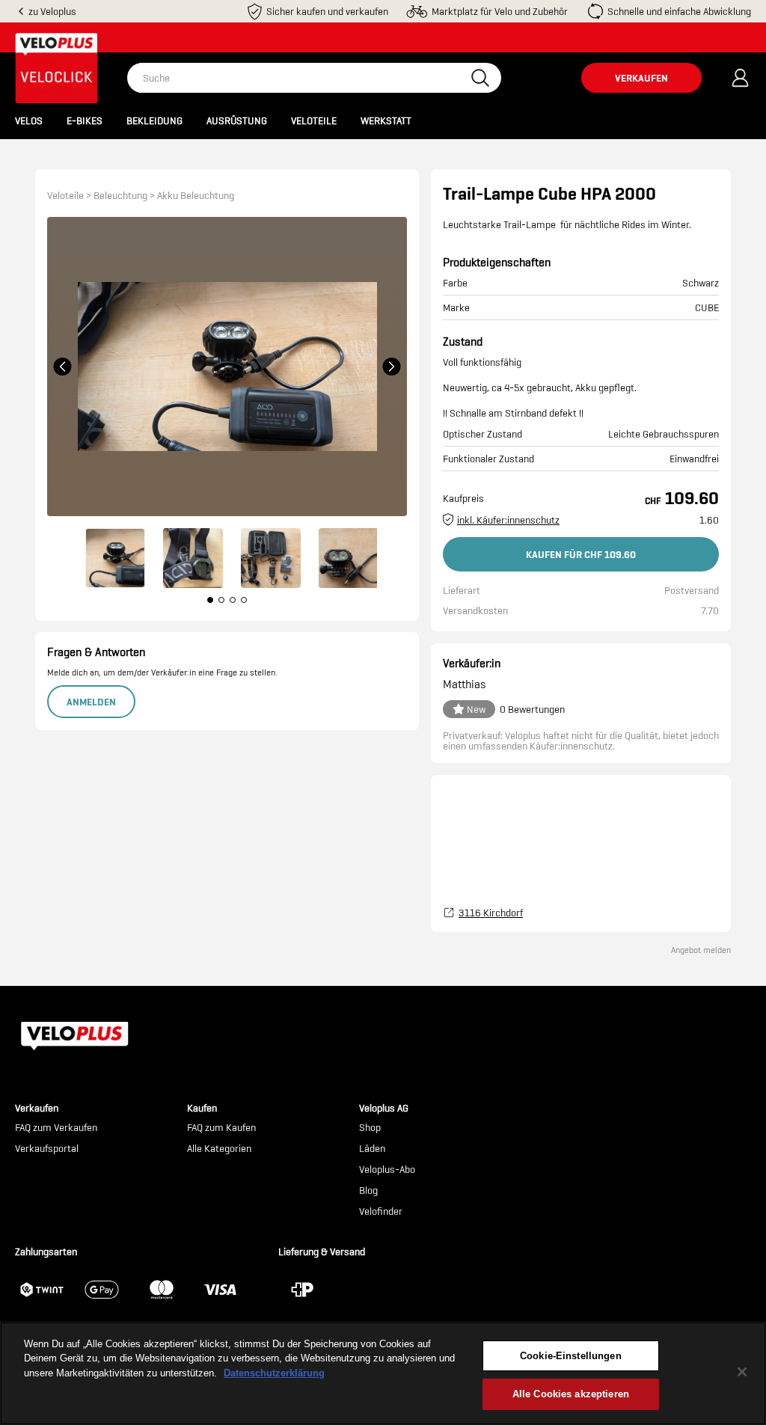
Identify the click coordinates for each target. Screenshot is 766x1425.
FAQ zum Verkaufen (56, 1128)
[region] (383, 1373)
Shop (370, 1128)
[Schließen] (742, 1371)
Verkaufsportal (47, 1149)
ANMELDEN (91, 701)
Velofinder (380, 1212)
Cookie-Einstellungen (571, 1355)
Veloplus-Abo (387, 1170)
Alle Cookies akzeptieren (570, 1394)
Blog (368, 1191)
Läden (372, 1149)
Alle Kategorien (219, 1149)
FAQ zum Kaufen (221, 1128)
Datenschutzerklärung (274, 1373)
